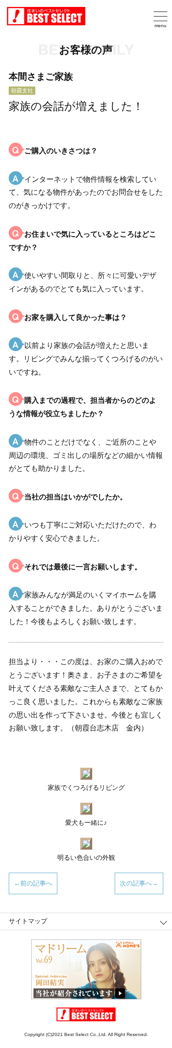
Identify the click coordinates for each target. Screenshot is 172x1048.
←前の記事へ (33, 883)
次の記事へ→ (139, 883)
